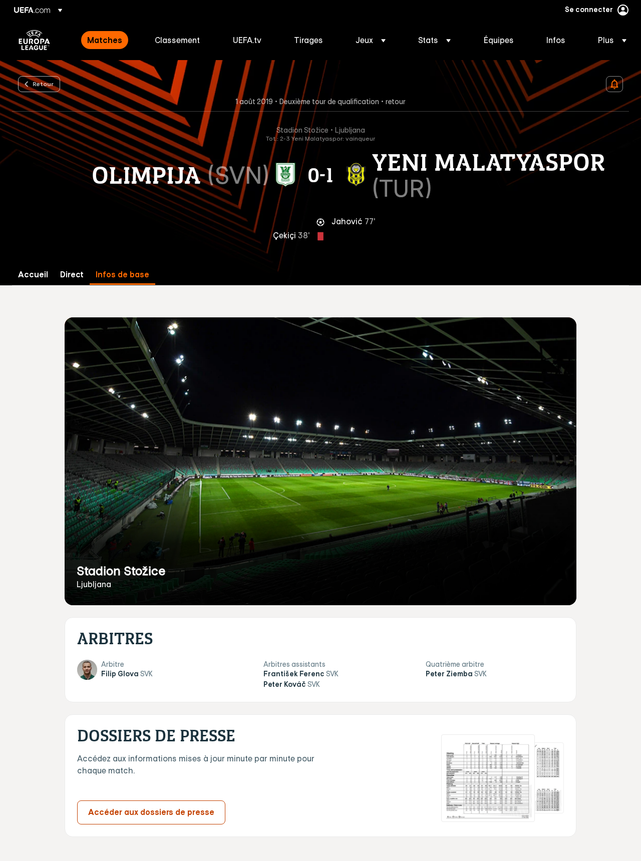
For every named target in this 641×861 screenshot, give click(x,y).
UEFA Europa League (34, 40)
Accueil (33, 274)
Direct (72, 274)
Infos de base (122, 274)
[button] (370, 40)
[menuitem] (108, 40)
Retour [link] (43, 83)
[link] (105, 40)
